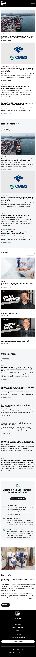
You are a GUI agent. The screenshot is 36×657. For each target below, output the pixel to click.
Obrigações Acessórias (18, 637)
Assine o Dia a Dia (18, 641)
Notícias (18, 625)
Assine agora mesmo (18, 498)
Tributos (18, 634)
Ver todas (6, 129)
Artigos (18, 631)
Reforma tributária (18, 628)
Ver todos (31, 254)
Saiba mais (5, 605)
